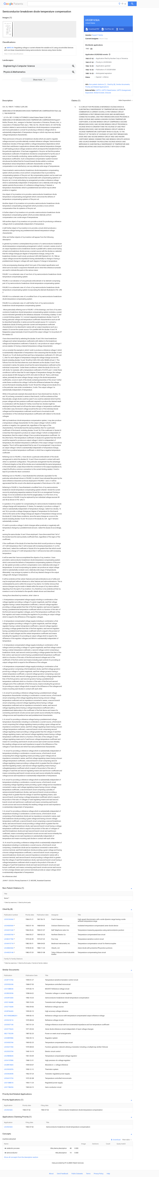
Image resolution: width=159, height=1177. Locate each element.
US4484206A (9, 948)
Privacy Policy (98, 1174)
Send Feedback (62, 1174)
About (51, 1174)
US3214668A (8, 1002)
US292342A (8, 1110)
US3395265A (8, 984)
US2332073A (8, 1051)
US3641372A (8, 1078)
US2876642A (8, 1011)
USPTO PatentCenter (108, 90)
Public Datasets (77, 1174)
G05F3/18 (10, 48)
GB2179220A (8, 1033)
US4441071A (9, 943)
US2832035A (8, 993)
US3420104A (9, 930)
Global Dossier (99, 93)
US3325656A (9, 919)
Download (116, 1140)
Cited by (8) (111, 84)
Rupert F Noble (97, 35)
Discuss (108, 93)
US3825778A (9, 939)
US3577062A (8, 1029)
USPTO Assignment (124, 90)
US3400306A (9, 926)
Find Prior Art (109, 29)
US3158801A (8, 1083)
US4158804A (8, 989)
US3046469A (8, 1074)
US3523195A (8, 1047)
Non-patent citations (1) (97, 84)
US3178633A (8, 1087)
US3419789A (8, 1060)
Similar (121, 29)
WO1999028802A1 (10, 1016)
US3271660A (8, 1007)
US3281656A (8, 998)
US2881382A (8, 1065)
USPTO (98, 90)
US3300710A (8, 1025)
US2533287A (8, 1069)
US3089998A (8, 1038)
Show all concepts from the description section (21, 1157)
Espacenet (89, 93)
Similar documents (123, 84)
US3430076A (9, 934)
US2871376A (8, 980)
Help (108, 1174)
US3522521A (8, 1020)
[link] (39, 48)
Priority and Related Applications (97, 87)
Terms (88, 1174)
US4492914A (9, 952)
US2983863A (8, 1056)
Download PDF (93, 29)
